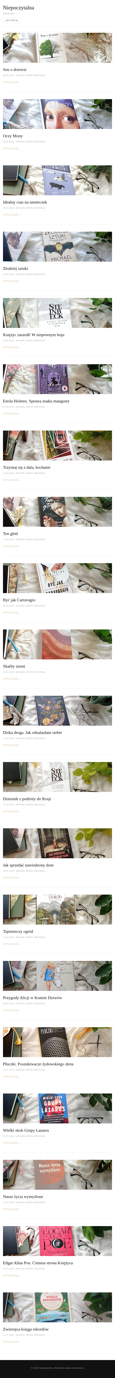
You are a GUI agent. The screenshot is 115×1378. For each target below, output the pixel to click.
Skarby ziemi (14, 666)
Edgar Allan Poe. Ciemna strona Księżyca (38, 1263)
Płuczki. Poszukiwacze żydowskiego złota (38, 1064)
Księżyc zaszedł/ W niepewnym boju (33, 334)
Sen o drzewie (15, 69)
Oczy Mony (13, 135)
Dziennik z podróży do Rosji (27, 798)
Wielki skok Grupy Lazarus (26, 1130)
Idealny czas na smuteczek (25, 202)
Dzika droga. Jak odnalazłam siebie (32, 732)
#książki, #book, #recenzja (30, 75)
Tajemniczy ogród (18, 931)
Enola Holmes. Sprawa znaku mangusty (36, 401)
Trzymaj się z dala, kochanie (26, 467)
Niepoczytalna (18, 8)
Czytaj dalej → (12, 82)
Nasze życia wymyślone (23, 1196)
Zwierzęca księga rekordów (26, 1329)
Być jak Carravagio (19, 600)
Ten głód (10, 533)
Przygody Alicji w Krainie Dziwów (32, 997)
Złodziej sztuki (15, 268)
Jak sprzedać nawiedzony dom (28, 865)
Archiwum (12, 20)
